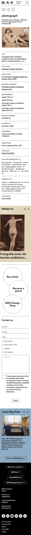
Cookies (4, 532)
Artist (5, 212)
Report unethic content (10, 344)
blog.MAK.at (14, 477)
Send (15, 400)
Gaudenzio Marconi (20, 77)
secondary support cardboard (13, 87)
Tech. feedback (8, 352)
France (4, 79)
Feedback (7, 348)
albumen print (7, 89)
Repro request (8, 341)
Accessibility (5, 529)
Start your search (14, 467)
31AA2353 (10, 153)
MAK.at (14, 472)
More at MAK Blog (14, 458)
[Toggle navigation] (27, 2)
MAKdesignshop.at (14, 482)
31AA (4, 153)
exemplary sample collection (12, 69)
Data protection (6, 524)
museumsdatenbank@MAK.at (8, 501)
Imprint (4, 526)
